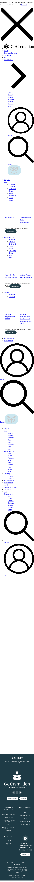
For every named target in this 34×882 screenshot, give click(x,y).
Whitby (10, 106)
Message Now (25, 854)
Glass (11, 191)
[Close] (17, 41)
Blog (8, 825)
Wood (11, 200)
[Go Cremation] (19, 48)
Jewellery (7, 292)
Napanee (11, 99)
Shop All (7, 180)
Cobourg (10, 95)
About (6, 51)
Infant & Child (8, 341)
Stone (11, 198)
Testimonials (9, 817)
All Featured (10, 231)
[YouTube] (20, 792)
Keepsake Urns (9, 237)
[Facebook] (17, 792)
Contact (8, 831)
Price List (23, 798)
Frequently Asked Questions (9, 821)
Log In (9, 841)
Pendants (12, 297)
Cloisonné (12, 189)
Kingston (11, 97)
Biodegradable (9, 338)
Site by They (20, 877)
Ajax (9, 92)
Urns (5, 182)
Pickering (11, 104)
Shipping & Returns (8, 828)
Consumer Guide (12, 798)
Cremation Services (10, 53)
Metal (11, 193)
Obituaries (7, 55)
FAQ (5, 57)
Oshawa (10, 102)
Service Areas (8, 494)
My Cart (8, 844)
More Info (24, 5)
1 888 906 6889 (17, 763)
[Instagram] (13, 792)
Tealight (11, 255)
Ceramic (12, 186)
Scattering (12, 195)
